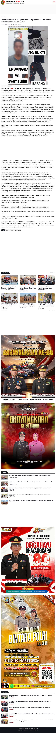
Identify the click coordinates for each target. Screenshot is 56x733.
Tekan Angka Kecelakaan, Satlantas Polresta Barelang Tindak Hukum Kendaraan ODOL (30, 707)
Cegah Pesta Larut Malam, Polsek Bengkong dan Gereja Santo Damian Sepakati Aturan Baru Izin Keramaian (28, 287)
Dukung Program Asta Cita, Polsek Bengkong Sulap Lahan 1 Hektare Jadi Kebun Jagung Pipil (27, 305)
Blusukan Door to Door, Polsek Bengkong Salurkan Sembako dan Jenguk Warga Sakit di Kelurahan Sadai (46, 305)
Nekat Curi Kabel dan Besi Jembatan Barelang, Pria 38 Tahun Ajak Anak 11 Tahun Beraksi (9, 287)
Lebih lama (51, 310)
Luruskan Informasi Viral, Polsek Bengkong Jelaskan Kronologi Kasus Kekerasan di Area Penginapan (9, 305)
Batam (7, 17)
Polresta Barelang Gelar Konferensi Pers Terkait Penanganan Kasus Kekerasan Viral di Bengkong (45, 287)
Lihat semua (52, 272)
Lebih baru (4, 310)
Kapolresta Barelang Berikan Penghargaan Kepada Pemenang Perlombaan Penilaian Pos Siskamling (30, 696)
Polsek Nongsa (18, 230)
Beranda (3, 17)
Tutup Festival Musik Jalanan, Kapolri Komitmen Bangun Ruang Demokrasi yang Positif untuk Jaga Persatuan (31, 714)
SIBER (31, 730)
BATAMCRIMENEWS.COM (32, 728)
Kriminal (11, 230)
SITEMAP (36, 730)
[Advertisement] (28, 9)
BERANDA (20, 730)
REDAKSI (26, 730)
